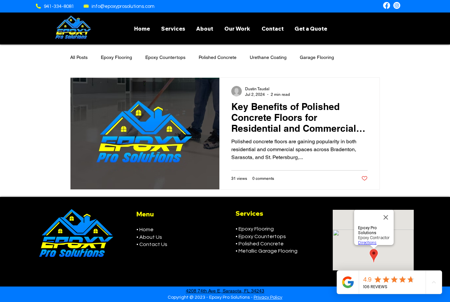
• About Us (149, 237)
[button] (173, 28)
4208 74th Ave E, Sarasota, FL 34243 (225, 290)
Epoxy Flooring (116, 57)
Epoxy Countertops (165, 57)
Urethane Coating (268, 57)
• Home (145, 229)
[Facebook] (386, 5)
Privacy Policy (268, 297)
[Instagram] (396, 5)
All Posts (79, 57)
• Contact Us (151, 244)
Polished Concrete (218, 57)
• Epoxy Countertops (261, 236)
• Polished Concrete (260, 243)
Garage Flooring (317, 57)
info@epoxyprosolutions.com (123, 6)
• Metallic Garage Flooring (266, 251)
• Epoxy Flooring (255, 229)
